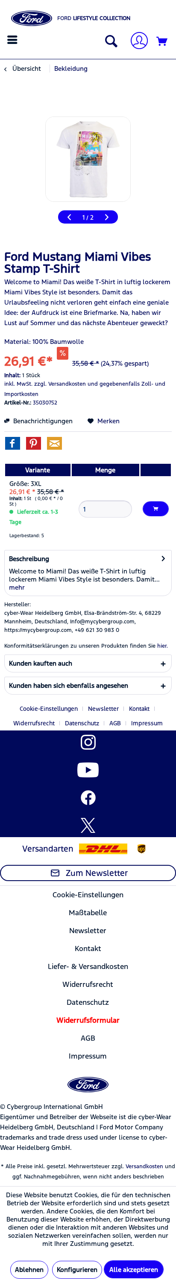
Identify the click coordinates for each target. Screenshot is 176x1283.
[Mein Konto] (136, 41)
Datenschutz (82, 723)
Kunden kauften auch (40, 663)
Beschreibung (29, 559)
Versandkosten (144, 1166)
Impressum (147, 723)
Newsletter (103, 709)
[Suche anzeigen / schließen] (109, 41)
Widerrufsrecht (34, 723)
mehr (17, 587)
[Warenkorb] (162, 41)
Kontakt (139, 709)
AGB (115, 723)
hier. (162, 646)
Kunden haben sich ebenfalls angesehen (68, 685)
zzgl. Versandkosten (60, 384)
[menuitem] (13, 39)
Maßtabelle (88, 912)
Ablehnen (29, 1270)
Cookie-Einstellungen (49, 709)
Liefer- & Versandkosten (88, 966)
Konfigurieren (77, 1270)
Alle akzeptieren (133, 1270)
